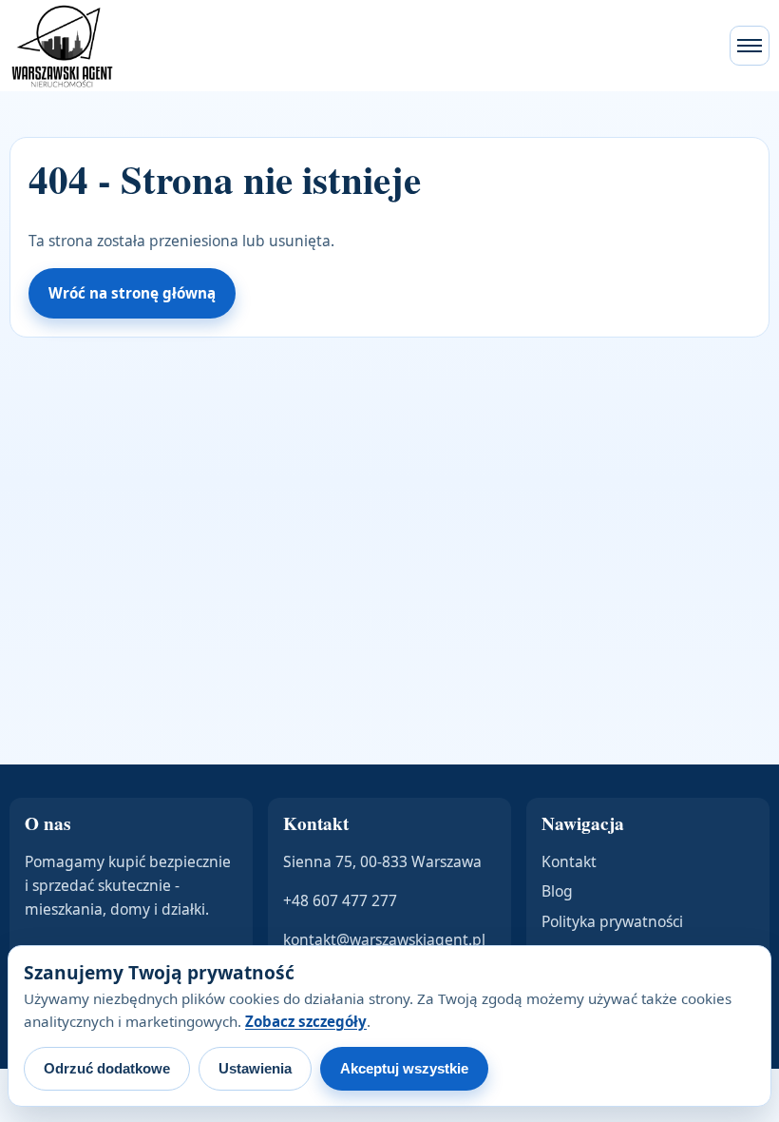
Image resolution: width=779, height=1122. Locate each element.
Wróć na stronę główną (132, 292)
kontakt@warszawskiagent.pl (384, 939)
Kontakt (569, 861)
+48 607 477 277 (340, 900)
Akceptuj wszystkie (404, 1068)
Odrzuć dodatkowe (107, 1068)
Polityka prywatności (612, 921)
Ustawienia (255, 1068)
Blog (557, 890)
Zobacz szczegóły (306, 1021)
